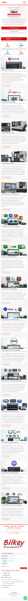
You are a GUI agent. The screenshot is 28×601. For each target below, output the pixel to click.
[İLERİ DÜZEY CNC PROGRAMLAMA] (14, 187)
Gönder (24, 568)
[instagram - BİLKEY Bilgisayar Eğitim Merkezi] (17, 533)
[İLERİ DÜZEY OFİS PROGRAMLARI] (14, 219)
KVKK (4, 566)
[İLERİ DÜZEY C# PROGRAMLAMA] (14, 466)
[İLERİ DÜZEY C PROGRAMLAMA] (14, 435)
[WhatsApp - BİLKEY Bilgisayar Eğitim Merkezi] (11, 533)
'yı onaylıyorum (6, 566)
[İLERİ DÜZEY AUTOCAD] (14, 63)
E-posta (5, 558)
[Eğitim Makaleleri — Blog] (9, 533)
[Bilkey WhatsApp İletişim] (25, 598)
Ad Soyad (5, 555)
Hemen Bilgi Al (15, 28)
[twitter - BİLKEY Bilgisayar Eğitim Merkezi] (15, 533)
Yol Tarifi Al (6, 587)
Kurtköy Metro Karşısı (8, 585)
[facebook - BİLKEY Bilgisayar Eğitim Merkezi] (13, 533)
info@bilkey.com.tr (7, 577)
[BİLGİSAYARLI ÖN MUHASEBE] (14, 282)
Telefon (5, 560)
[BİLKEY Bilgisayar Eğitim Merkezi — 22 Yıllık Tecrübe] (4, 2)
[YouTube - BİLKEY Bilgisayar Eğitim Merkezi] (18, 533)
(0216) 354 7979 (14, 31)
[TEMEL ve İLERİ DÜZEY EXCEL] (14, 250)
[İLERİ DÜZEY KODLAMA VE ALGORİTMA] (14, 498)
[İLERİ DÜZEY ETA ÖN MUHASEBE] (14, 312)
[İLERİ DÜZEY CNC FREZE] (14, 156)
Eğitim (5, 563)
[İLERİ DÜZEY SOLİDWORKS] (14, 95)
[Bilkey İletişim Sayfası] (2, 553)
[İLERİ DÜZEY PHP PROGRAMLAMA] (14, 404)
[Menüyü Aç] (24, 2)
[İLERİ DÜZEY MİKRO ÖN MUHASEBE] (14, 343)
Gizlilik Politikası (14, 596)
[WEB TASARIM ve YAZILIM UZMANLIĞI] (14, 374)
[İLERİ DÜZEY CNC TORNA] (14, 125)
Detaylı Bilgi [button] (6, 85)
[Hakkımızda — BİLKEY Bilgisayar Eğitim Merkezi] (14, 544)
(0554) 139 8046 (6, 575)
